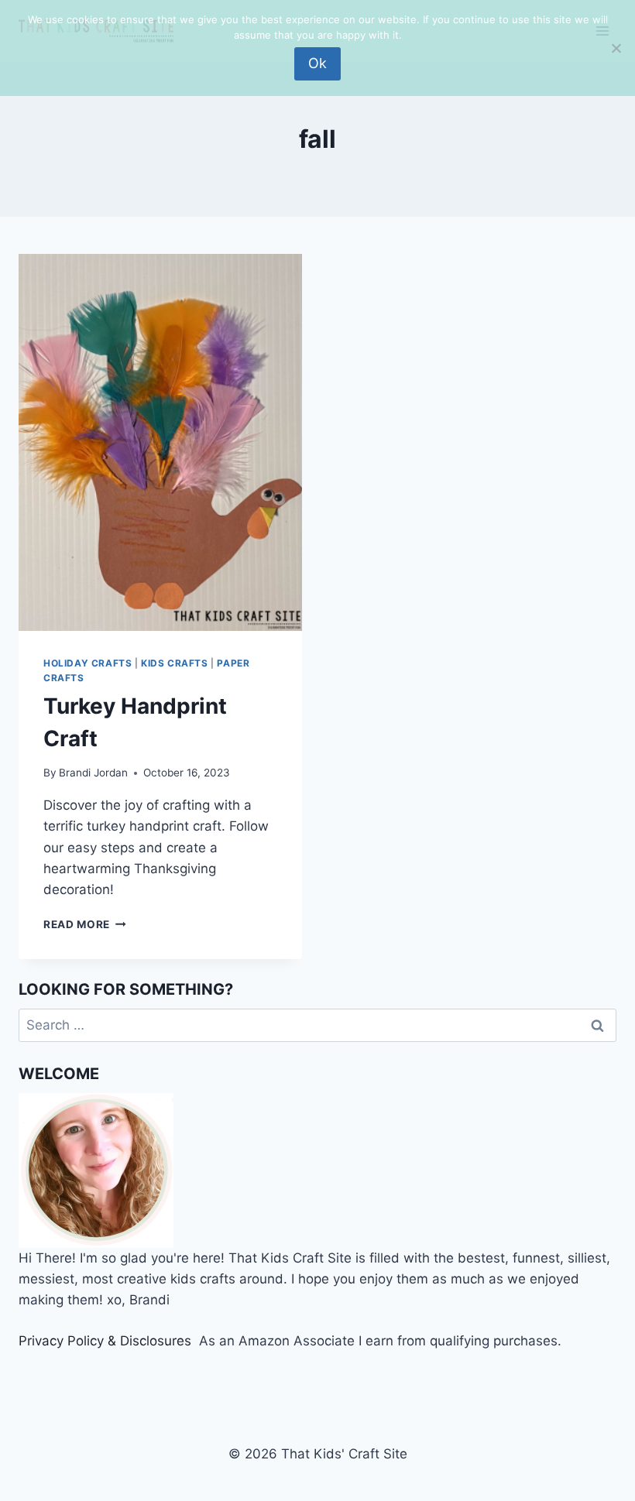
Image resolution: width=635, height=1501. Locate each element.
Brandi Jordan (93, 772)
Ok (317, 63)
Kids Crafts (174, 663)
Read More (84, 924)
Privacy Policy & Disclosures (105, 1341)
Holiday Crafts (87, 663)
